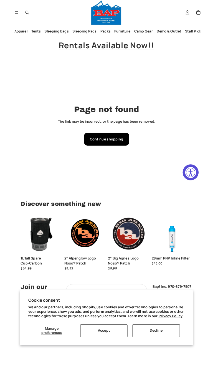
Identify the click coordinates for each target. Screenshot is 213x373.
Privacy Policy (170, 315)
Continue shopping (106, 139)
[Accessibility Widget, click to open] (191, 172)
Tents (36, 31)
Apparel (21, 31)
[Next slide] (143, 233)
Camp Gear (143, 31)
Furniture (123, 31)
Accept (104, 330)
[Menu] (16, 12)
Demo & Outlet (169, 31)
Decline (156, 330)
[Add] (53, 246)
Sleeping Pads (85, 31)
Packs (105, 31)
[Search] (27, 12)
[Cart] (198, 12)
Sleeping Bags (57, 31)
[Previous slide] (113, 233)
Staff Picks (194, 31)
